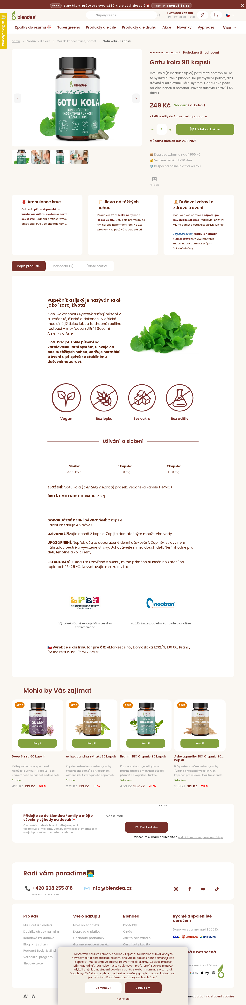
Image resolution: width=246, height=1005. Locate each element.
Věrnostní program (38, 957)
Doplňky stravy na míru (41, 932)
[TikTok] (217, 889)
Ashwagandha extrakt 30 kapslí (91, 756)
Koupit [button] (37, 743)
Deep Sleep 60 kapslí (28, 756)
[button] (17, 98)
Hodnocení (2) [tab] (63, 266)
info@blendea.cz (111, 888)
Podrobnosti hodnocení (201, 52)
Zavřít (170, 182)
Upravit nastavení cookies (214, 996)
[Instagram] (176, 889)
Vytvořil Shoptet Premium (33, 996)
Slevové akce (33, 963)
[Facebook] (189, 889)
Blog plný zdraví (35, 944)
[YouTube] (203, 889)
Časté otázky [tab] (97, 266)
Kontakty (130, 925)
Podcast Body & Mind (39, 951)
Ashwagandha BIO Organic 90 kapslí (197, 758)
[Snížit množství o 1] (152, 129)
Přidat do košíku (207, 129)
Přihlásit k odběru (146, 827)
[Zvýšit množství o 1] (170, 129)
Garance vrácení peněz (91, 944)
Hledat (158, 15)
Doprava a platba (86, 932)
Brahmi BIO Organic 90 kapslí (143, 756)
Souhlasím (143, 988)
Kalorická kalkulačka (38, 938)
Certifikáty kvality (136, 944)
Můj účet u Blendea (37, 925)
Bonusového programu (190, 116)
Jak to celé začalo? (137, 938)
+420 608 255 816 (180, 13)
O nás (127, 932)
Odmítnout (103, 988)
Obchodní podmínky (88, 938)
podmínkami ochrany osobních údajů (200, 837)
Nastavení (123, 998)
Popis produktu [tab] (28, 266)
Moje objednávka (86, 925)
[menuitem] (33, 27)
